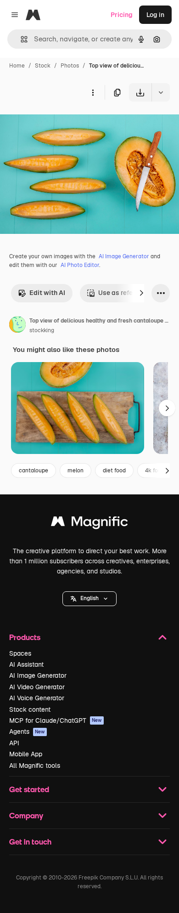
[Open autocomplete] (20, 39)
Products (24, 637)
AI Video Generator (37, 687)
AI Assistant (26, 664)
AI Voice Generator (36, 698)
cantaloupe (33, 470)
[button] (89, 598)
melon (75, 470)
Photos (70, 65)
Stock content (29, 709)
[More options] (93, 92)
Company (26, 815)
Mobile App (25, 754)
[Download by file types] (160, 92)
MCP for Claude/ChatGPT (55, 720)
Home (17, 65)
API (14, 743)
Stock (42, 65)
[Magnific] (89, 523)
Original (59, 123)
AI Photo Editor (80, 265)
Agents (27, 731)
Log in (155, 15)
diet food (114, 470)
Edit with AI (47, 293)
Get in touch (30, 841)
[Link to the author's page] (17, 325)
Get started (29, 789)
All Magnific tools (34, 765)
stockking (41, 330)
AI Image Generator (124, 256)
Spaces (20, 653)
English (89, 598)
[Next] (141, 293)
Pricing (122, 15)
